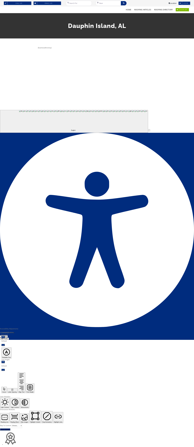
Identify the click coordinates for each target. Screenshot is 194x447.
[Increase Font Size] (3, 337)
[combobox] (74, 121)
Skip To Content (6, 425)
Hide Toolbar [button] (4, 339)
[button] (149, 130)
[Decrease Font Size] (3, 345)
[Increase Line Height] (3, 362)
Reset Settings (5, 429)
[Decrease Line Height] (3, 370)
